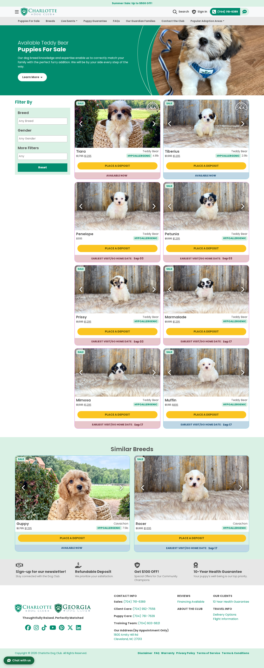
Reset (42, 167)
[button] (17, 12)
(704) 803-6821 (149, 623)
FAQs (116, 21)
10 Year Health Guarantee (231, 602)
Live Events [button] (68, 21)
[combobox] (42, 121)
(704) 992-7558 (144, 609)
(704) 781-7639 (144, 616)
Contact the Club (172, 21)
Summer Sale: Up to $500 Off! (132, 3)
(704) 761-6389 (134, 602)
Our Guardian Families (140, 21)
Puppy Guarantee (95, 21)
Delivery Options (224, 615)
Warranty (168, 653)
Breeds (50, 21)
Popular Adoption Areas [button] (206, 21)
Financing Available (190, 602)
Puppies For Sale (29, 21)
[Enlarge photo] (155, 142)
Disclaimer (145, 653)
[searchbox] (47, 121)
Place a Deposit (117, 166)
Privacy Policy (185, 653)
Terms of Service (208, 653)
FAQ (156, 653)
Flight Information (225, 619)
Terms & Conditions (235, 653)
